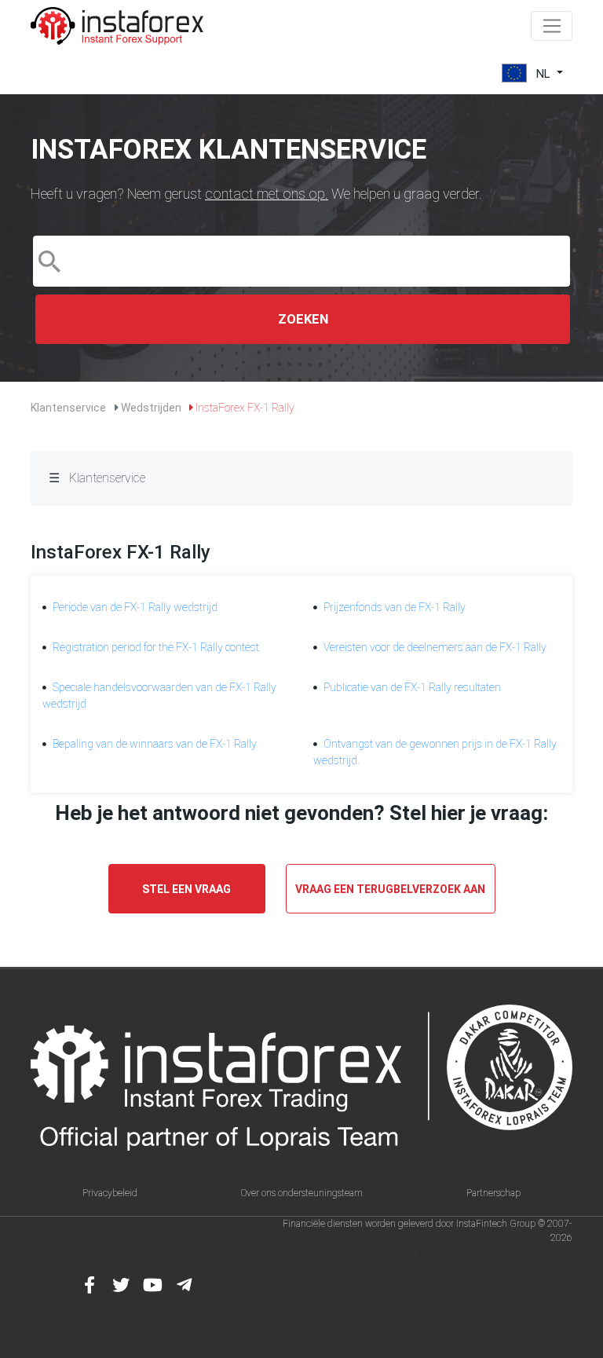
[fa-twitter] (121, 1285)
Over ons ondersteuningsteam (302, 1193)
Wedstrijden (151, 407)
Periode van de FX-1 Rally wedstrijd (135, 607)
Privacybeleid (109, 1193)
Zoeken (303, 319)
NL (543, 73)
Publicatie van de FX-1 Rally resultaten (412, 687)
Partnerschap (493, 1193)
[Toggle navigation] (551, 26)
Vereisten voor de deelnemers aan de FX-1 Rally (434, 647)
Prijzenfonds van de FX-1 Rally (394, 607)
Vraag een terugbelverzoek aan (390, 889)
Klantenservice (68, 407)
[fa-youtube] (152, 1285)
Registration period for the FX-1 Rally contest (156, 647)
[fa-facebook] (89, 1285)
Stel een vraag (186, 889)
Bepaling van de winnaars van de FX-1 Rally (155, 744)
